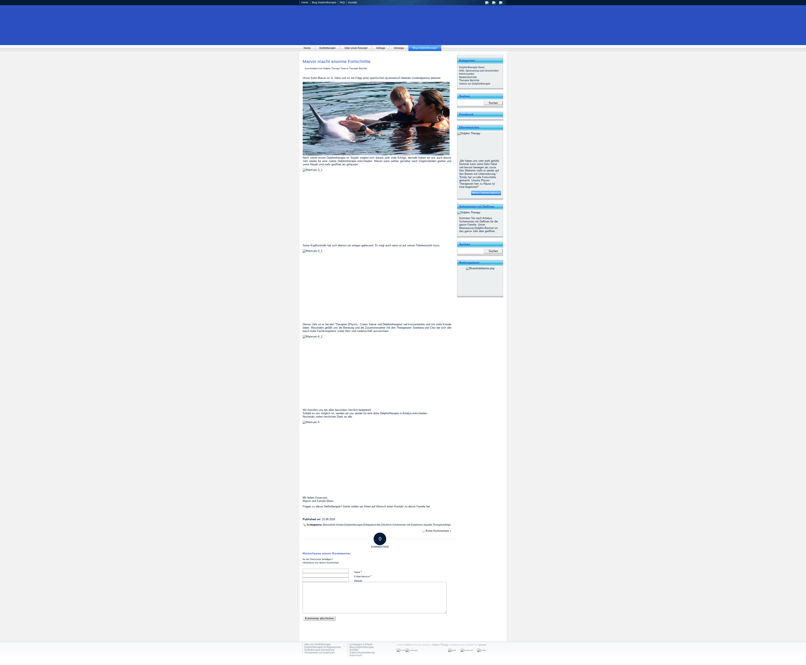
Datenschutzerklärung (362, 652)
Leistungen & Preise (361, 644)
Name (358, 572)
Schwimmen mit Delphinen (407, 524)
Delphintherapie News (472, 67)
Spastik (428, 524)
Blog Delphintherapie (324, 2)
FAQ (342, 2)
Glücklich (386, 524)
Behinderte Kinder (333, 524)
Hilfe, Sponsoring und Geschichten (479, 70)
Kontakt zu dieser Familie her (412, 506)
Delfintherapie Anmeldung (319, 650)
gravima (482, 645)
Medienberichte (468, 77)
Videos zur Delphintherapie (474, 83)
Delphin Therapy (440, 645)
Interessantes (466, 73)
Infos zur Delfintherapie (317, 644)
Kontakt (352, 2)
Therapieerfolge (442, 524)
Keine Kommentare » (438, 530)
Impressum (355, 655)
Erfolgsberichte (372, 524)
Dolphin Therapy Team (334, 68)
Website (358, 581)
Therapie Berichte (358, 68)
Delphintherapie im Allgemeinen (322, 647)
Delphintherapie (353, 524)
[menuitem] (307, 48)
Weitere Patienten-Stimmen (486, 193)
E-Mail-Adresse (363, 576)
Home (304, 2)
